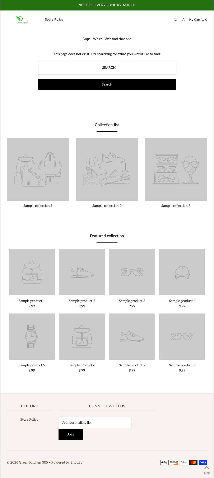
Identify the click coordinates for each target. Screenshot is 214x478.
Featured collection (107, 236)
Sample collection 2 (107, 206)
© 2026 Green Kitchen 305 (27, 463)
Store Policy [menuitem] (54, 19)
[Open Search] (175, 19)
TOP (207, 473)
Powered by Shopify (67, 463)
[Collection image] (38, 199)
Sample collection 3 (176, 206)
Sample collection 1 (38, 206)
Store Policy (29, 420)
